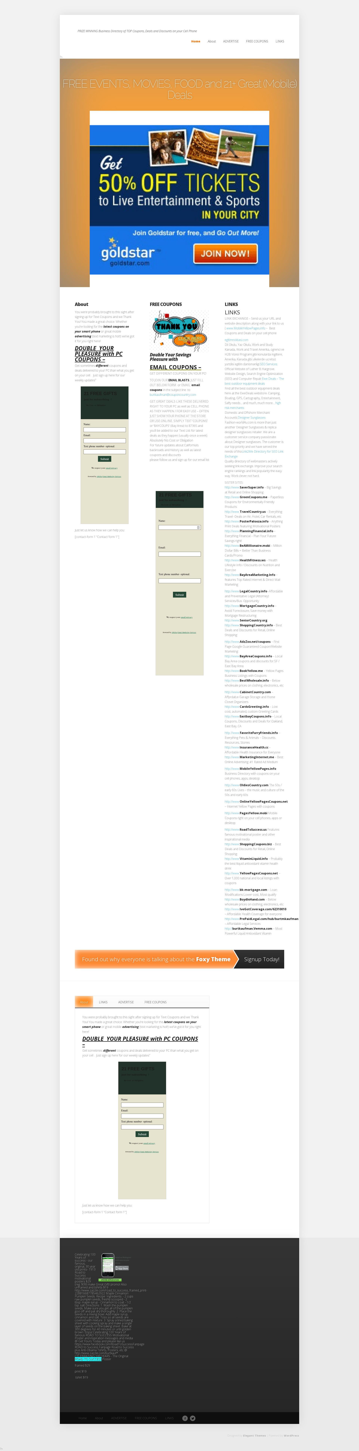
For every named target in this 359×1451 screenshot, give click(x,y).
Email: (87, 435)
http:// (228, 928)
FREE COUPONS (166, 304)
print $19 (81, 1371)
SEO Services (268, 364)
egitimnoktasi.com (236, 340)
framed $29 (83, 1365)
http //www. (232, 733)
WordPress (291, 1435)
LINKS (231, 304)
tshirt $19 (81, 1377)
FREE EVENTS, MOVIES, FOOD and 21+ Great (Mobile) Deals (179, 89)
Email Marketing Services (112, 476)
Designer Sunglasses (252, 417)
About (81, 304)
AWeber (99, 476)
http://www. (232, 487)
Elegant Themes (254, 1435)
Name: (87, 424)
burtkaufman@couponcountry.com (173, 395)
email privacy (112, 467)
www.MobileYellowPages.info (245, 328)
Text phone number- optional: (99, 446)
